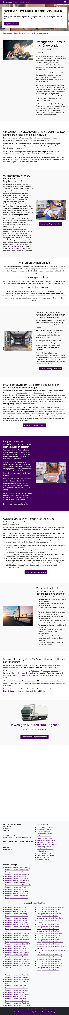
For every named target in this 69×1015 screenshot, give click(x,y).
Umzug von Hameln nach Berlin (15, 907)
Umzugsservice (22, 393)
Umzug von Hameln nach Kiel (47, 912)
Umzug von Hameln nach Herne (48, 968)
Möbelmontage (39, 393)
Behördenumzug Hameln (45, 855)
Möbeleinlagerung (44, 416)
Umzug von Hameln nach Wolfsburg (17, 997)
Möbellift (39, 399)
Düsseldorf (7, 691)
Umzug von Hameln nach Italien (15, 883)
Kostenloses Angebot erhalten (50, 224)
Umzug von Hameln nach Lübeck (48, 929)
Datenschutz (7, 850)
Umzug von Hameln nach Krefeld (48, 924)
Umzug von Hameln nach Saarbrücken (50, 942)
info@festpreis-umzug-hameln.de (19, 837)
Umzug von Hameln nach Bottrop (16, 999)
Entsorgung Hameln (44, 847)
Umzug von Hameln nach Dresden (16, 920)
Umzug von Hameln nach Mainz (48, 927)
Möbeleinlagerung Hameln (46, 840)
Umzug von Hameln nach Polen (15, 872)
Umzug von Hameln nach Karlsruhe (17, 961)
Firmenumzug (19, 416)
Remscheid (7, 675)
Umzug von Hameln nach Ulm (15, 992)
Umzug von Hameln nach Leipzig (16, 914)
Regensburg (51, 673)
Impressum (7, 847)
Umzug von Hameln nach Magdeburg (50, 918)
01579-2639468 (11, 835)
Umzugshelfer (13, 281)
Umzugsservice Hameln (45, 827)
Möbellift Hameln (43, 860)
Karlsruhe (6, 673)
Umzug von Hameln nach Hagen (48, 940)
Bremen (29, 673)
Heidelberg (42, 673)
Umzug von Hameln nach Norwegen (17, 870)
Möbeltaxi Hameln (43, 851)
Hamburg (46, 671)
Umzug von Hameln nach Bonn (15, 909)
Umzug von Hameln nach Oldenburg (49, 955)
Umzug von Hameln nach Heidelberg (49, 966)
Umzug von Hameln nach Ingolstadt (17, 979)
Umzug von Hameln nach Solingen (48, 961)
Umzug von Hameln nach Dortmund (17, 942)
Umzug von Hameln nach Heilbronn (17, 990)
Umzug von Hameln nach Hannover (17, 940)
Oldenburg (36, 671)
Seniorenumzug (51, 399)
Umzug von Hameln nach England (16, 878)
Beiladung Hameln (43, 857)
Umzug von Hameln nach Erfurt (48, 931)
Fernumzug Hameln (43, 832)
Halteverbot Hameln (44, 836)
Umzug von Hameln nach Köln (15, 946)
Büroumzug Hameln (44, 829)
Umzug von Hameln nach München (17, 933)
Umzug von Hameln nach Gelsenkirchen (50, 907)
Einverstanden (18, 1012)
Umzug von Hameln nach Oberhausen (50, 933)
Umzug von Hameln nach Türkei (15, 876)
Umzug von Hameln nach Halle (47, 916)
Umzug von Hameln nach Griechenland (18, 881)
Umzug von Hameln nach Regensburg (18, 975)
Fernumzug (20, 399)
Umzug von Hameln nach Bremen (16, 916)
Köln (19, 673)
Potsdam (21, 691)
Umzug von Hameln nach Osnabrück (49, 957)
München (14, 673)
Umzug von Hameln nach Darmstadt (49, 963)
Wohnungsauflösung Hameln (47, 845)
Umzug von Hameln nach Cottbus (16, 918)
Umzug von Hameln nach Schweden (17, 874)
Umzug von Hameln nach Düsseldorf (17, 944)
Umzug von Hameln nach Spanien (16, 896)
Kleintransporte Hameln (45, 849)
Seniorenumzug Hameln (45, 842)
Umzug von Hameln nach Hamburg (17, 927)
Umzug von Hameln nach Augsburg (17, 937)
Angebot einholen (11, 24)
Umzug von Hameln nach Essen (15, 912)
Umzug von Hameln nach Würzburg (17, 988)
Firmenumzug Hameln (44, 834)
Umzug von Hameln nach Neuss (48, 970)
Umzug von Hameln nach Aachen (48, 909)
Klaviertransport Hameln (45, 838)
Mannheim (54, 671)
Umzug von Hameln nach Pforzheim (17, 994)
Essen (24, 673)
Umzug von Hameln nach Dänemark (17, 891)
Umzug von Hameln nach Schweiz (16, 898)
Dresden (35, 673)
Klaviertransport (29, 399)
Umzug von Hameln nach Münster (16, 957)
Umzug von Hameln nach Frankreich (17, 887)
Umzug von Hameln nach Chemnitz (49, 914)
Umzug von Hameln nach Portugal (16, 894)
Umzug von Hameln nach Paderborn (17, 977)
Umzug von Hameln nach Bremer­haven (18, 1005)
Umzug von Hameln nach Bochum (16, 950)
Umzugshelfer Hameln (44, 853)
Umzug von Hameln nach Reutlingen (17, 1003)
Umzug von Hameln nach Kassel (48, 937)
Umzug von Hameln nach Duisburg (17, 948)
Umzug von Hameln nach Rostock (48, 935)
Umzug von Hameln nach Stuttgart (16, 924)
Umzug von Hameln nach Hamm (48, 944)
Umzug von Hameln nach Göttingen (17, 1001)
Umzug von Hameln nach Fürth (15, 986)
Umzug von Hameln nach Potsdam (16, 922)
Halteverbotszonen (17, 246)
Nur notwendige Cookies (32, 1012)
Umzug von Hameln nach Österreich (17, 889)
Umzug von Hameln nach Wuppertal (17, 953)
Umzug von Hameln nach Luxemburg (17, 868)
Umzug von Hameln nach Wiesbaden (17, 963)
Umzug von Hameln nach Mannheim (17, 959)
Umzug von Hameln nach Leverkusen (49, 959)
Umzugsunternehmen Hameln (16, 2)
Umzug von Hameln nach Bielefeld (16, 955)
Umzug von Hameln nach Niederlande (18, 885)
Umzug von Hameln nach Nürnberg (17, 935)
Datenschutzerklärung (48, 1012)
